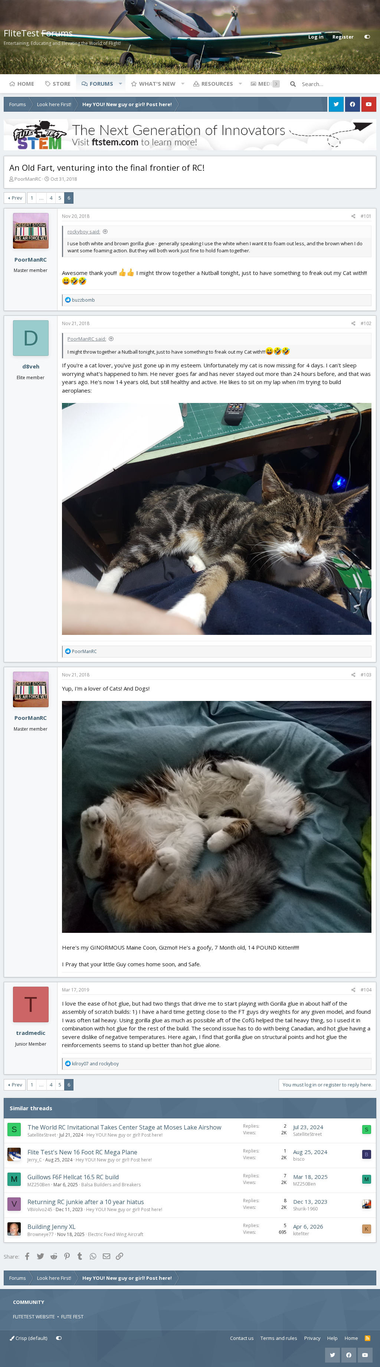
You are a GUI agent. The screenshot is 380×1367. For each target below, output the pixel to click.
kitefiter (301, 1233)
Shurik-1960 (305, 1209)
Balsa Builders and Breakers (111, 1184)
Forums (101, 83)
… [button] (41, 197)
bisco (299, 1159)
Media (267, 83)
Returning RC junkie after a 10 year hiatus (85, 1202)
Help (332, 1338)
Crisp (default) (30, 1338)
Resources (217, 83)
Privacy (312, 1338)
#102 (366, 323)
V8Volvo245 (39, 1209)
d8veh (30, 366)
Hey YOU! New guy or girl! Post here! (124, 1135)
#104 (366, 990)
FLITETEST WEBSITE (34, 1316)
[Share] (353, 216)
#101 (366, 216)
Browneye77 (40, 1234)
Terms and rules (279, 1338)
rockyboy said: (84, 231)
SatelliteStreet (41, 1135)
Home (25, 83)
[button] (120, 83)
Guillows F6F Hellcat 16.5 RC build (73, 1177)
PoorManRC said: (87, 338)
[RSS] (368, 1338)
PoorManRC (27, 179)
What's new (157, 83)
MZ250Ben (38, 1184)
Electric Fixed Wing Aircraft (115, 1234)
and (95, 1064)
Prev (17, 197)
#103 (366, 675)
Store (62, 83)
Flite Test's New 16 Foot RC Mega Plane (82, 1152)
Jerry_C (34, 1160)
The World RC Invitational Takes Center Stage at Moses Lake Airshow (124, 1127)
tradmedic (30, 1032)
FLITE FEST (72, 1316)
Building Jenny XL (51, 1227)
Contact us (242, 1338)
